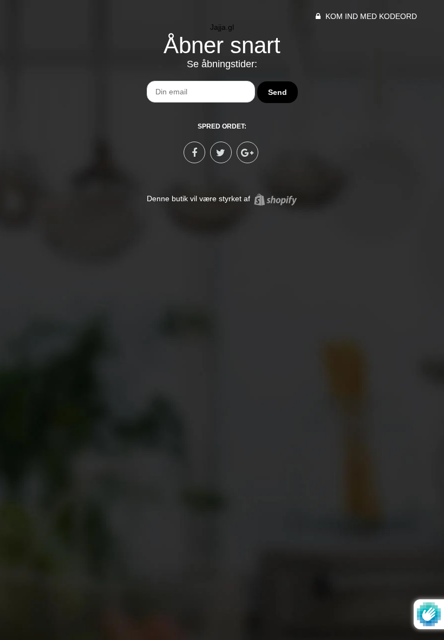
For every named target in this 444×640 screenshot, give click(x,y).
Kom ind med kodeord (370, 16)
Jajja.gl (222, 27)
